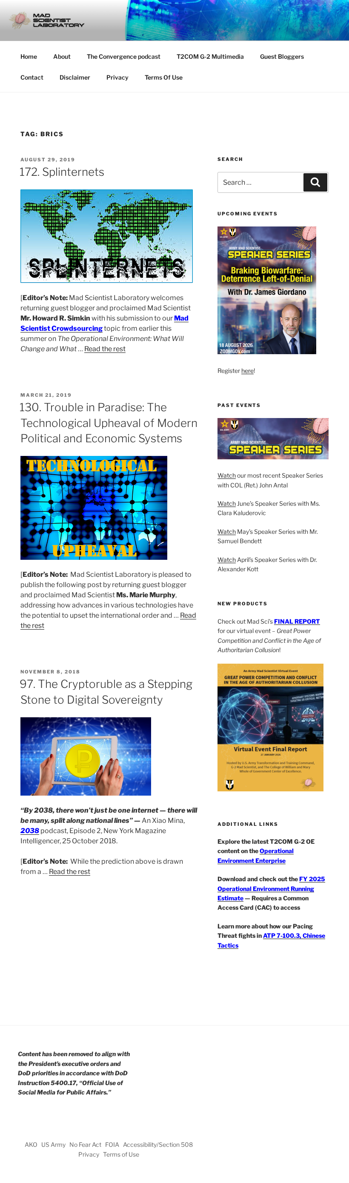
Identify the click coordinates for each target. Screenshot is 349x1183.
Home (28, 56)
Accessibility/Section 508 (158, 1144)
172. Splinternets (62, 171)
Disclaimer (75, 77)
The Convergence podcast (123, 56)
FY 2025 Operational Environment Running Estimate (271, 888)
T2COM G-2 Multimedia (210, 56)
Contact (31, 77)
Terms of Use (121, 1154)
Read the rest (105, 349)
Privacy (117, 77)
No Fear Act (85, 1144)
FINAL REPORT (297, 621)
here (247, 370)
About (62, 56)
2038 (29, 831)
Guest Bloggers (282, 56)
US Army (53, 1144)
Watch (226, 475)
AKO (31, 1144)
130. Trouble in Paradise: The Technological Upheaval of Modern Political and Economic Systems (108, 423)
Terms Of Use (164, 77)
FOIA (112, 1144)
